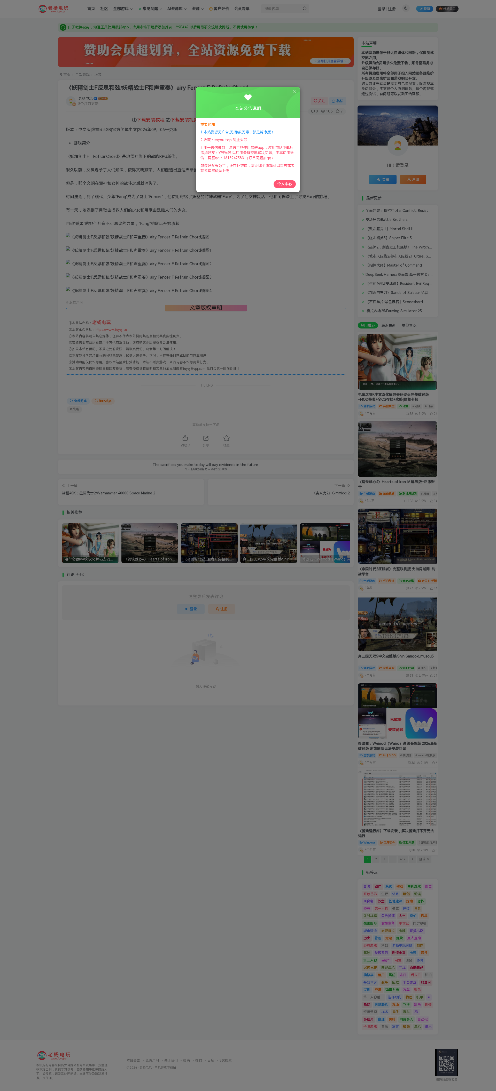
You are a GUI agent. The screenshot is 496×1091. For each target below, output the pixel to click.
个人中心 (284, 184)
